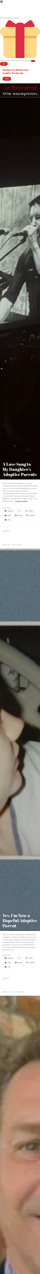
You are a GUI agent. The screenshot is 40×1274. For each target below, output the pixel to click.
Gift (4, 64)
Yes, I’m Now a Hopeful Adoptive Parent (20, 921)
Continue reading (21, 501)
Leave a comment (17, 544)
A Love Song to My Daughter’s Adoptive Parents (20, 469)
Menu (7, 79)
